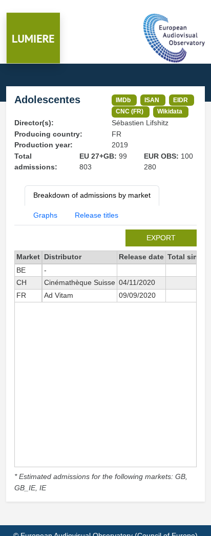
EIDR (180, 100)
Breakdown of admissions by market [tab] (92, 195)
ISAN (151, 100)
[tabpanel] (105, 361)
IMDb (123, 100)
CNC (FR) (129, 111)
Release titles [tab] (96, 215)
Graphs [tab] (45, 215)
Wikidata (169, 111)
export (161, 238)
